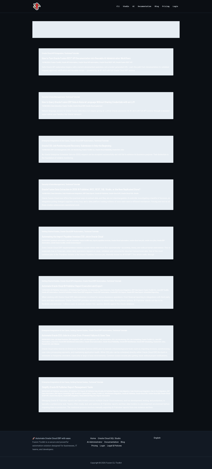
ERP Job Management (59, 150)
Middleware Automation (75, 342)
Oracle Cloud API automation (88, 62)
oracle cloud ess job (137, 240)
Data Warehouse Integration (72, 193)
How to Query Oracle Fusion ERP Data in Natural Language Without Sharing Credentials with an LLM (88, 102)
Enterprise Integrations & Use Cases (55, 141)
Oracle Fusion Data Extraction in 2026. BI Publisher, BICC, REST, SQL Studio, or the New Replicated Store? (91, 189)
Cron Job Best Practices (59, 339)
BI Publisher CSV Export (77, 391)
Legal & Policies (114, 445)
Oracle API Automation (70, 62)
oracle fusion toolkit (58, 243)
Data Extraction (56, 106)
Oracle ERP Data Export (135, 292)
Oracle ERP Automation (101, 292)
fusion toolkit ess (86, 240)
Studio (126, 6)
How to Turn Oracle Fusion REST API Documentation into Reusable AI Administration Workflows (86, 58)
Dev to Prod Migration (158, 391)
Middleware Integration (113, 393)
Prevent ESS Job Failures (50, 344)
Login (175, 6)
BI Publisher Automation (59, 290)
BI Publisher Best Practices (78, 290)
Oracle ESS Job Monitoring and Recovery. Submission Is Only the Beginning (76, 145)
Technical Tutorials (71, 53)
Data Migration (124, 391)
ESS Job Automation (103, 339)
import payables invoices (102, 240)
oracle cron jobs (150, 240)
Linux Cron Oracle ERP (58, 342)
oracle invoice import (73, 243)
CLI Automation (93, 290)
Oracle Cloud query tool (94, 106)
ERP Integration (74, 339)
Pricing (165, 6)
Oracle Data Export (55, 396)
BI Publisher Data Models (95, 391)
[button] (157, 438)
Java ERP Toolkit (162, 290)
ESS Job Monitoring (74, 150)
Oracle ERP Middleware (128, 342)
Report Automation (103, 396)
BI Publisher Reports (111, 391)
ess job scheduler (72, 240)
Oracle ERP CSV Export (118, 292)
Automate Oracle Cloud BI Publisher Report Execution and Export (72, 285)
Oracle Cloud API (114, 193)
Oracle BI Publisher (101, 193)
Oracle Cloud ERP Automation (81, 141)
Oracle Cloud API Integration (53, 53)
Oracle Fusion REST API (124, 62)
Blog (157, 6)
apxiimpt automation (58, 240)
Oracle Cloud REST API (107, 62)
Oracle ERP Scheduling (145, 342)
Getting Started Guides (50, 231)
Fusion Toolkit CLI (88, 150)
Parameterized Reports (88, 396)
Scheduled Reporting (151, 292)
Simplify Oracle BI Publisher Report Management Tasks (67, 387)
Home (93, 438)
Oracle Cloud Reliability (103, 150)
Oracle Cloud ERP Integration (82, 292)
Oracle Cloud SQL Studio (130, 193)
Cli (117, 6)
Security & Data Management (53, 97)
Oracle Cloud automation (120, 240)
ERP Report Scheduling (63, 393)
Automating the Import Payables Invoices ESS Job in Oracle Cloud (72, 236)
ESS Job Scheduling (134, 339)
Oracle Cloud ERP (79, 106)
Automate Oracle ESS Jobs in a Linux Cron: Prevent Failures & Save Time (76, 335)
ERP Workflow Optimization (81, 393)
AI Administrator (94, 442)
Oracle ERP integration (71, 396)
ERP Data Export (88, 193)
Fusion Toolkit (56, 62)
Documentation (144, 6)
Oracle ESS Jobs (118, 150)
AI (133, 6)
